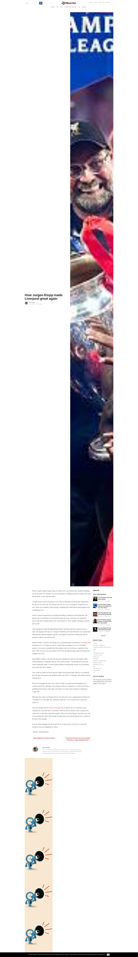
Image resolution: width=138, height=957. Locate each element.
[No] (136, 954)
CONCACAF (96, 657)
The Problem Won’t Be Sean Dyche (105, 598)
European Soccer (43, 732)
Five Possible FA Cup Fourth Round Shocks (104, 613)
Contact (108, 2)
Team (95, 2)
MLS (61, 7)
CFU (94, 651)
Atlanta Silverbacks (99, 645)
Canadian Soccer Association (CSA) (102, 648)
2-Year (95, 643)
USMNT (84, 7)
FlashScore (96, 670)
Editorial (35, 732)
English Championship (99, 660)
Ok (108, 954)
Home (52, 7)
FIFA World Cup (97, 668)
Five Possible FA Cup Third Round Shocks (104, 628)
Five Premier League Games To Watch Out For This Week (104, 606)
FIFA (57, 7)
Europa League (97, 662)
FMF (94, 672)
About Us (91, 2)
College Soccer (97, 655)
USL (79, 7)
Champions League (70, 7)
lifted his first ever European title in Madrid (56, 708)
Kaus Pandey (32, 302)
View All (103, 635)
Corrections (101, 2)
